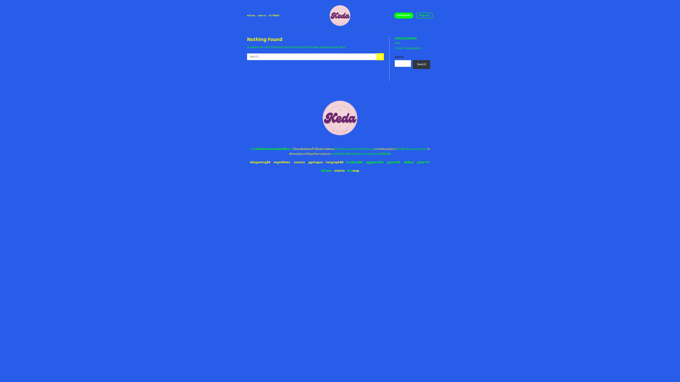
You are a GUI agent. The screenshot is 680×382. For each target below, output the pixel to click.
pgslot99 (393, 162)
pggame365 (375, 162)
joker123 (423, 162)
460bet (409, 162)
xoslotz (299, 162)
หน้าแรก (251, 15)
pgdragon (315, 162)
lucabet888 (354, 162)
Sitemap (274, 15)
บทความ (262, 15)
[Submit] (380, 56)
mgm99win (282, 162)
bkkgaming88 (260, 162)
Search (399, 57)
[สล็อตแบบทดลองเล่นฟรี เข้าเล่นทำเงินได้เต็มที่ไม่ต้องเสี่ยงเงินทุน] (340, 15)
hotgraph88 (334, 162)
